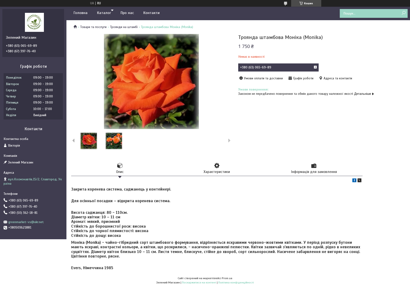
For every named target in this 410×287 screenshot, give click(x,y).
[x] (359, 181)
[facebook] (354, 181)
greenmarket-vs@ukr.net (26, 222)
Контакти (151, 12)
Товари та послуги (93, 27)
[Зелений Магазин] (34, 22)
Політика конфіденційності (236, 282)
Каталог (104, 12)
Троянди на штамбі (124, 27)
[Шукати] (403, 13)
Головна (81, 12)
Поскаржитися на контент (199, 282)
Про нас (127, 12)
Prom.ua (227, 278)
